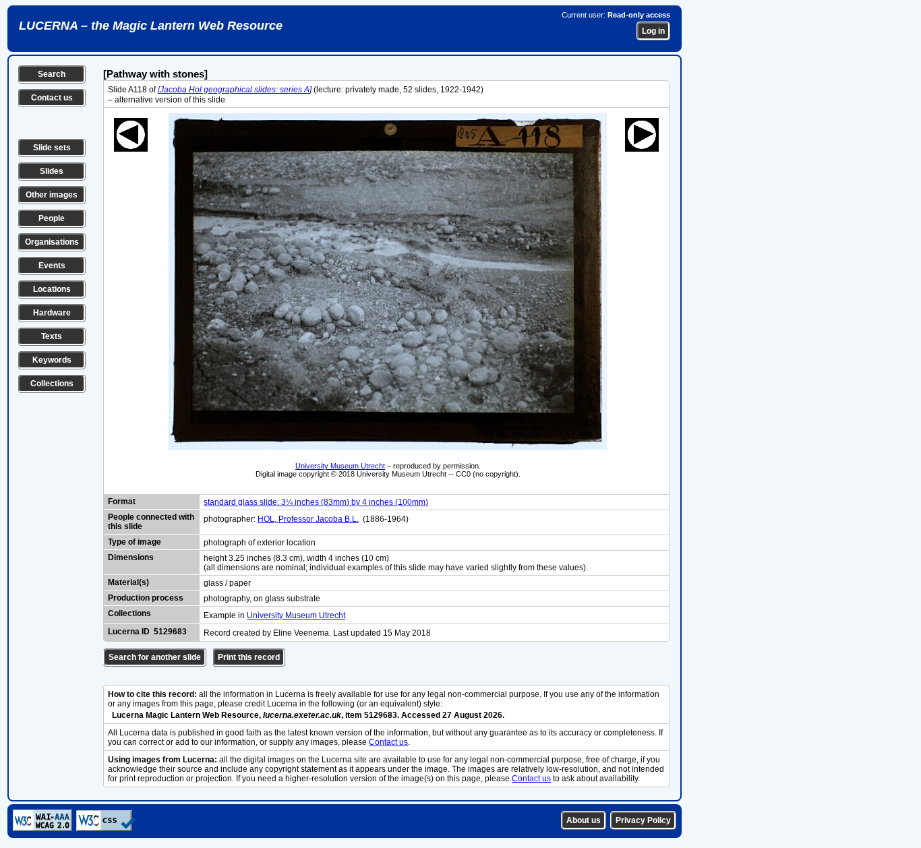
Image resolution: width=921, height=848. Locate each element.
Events (51, 265)
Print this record (249, 657)
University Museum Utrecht (340, 466)
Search (51, 74)
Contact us (52, 97)
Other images (52, 195)
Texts (51, 336)
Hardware (52, 312)
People (51, 218)
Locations (52, 289)
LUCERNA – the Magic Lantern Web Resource (151, 25)
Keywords (51, 360)
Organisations (52, 242)
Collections (51, 383)
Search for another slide (155, 657)
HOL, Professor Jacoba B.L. (308, 519)
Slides (51, 171)
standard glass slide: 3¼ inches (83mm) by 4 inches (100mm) (316, 502)
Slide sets (52, 147)
